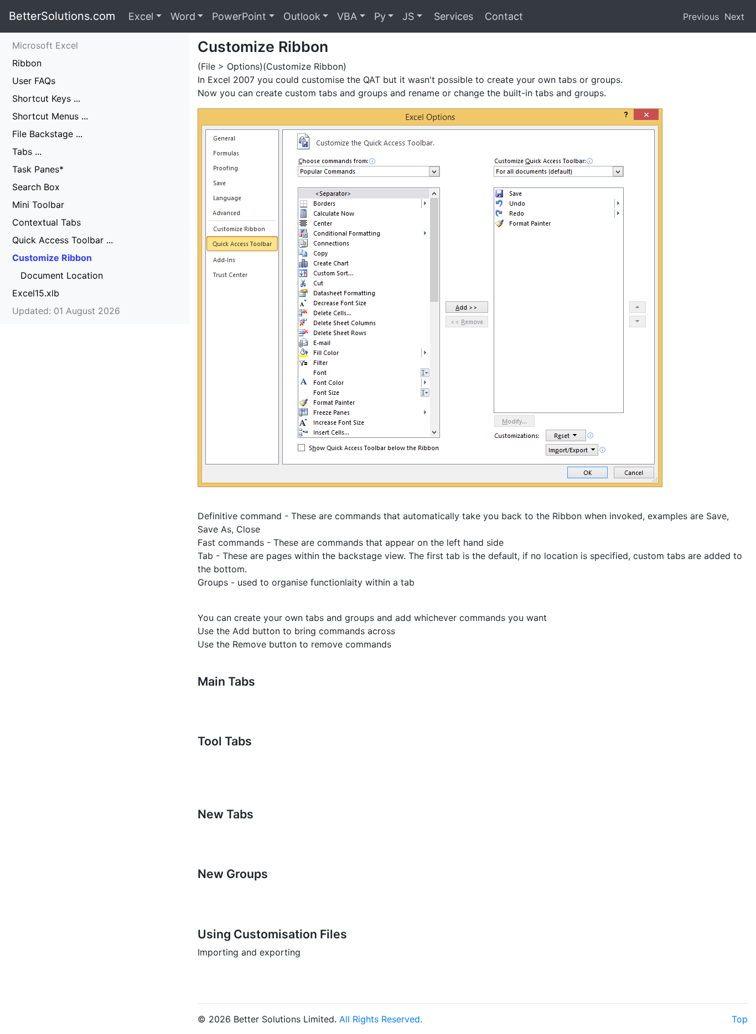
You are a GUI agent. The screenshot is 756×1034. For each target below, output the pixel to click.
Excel (140, 16)
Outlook (301, 16)
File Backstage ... (47, 133)
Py (380, 16)
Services (452, 16)
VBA (347, 16)
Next (734, 16)
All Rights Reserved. (380, 1019)
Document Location (61, 275)
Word (182, 16)
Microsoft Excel (45, 45)
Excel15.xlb (35, 293)
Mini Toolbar (38, 204)
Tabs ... (27, 151)
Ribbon (27, 63)
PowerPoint (239, 16)
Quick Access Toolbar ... (62, 240)
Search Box (36, 186)
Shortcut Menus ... (50, 116)
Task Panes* (38, 169)
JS (408, 16)
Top (740, 1019)
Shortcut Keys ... (46, 98)
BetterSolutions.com (62, 16)
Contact (502, 16)
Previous (701, 16)
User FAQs (33, 80)
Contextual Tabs (46, 222)
